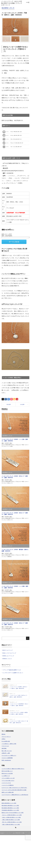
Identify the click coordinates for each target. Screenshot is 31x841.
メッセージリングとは (6, 782)
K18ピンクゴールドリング (9, 653)
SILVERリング (13, 702)
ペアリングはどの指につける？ (8, 780)
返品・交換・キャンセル (7, 750)
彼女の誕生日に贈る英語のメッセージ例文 (10, 807)
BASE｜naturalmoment (6, 760)
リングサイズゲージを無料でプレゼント (12, 672)
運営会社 (3, 734)
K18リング (12, 693)
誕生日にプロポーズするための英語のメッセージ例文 (12, 812)
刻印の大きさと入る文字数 (7, 773)
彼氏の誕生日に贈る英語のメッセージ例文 (10, 805)
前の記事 (9, 404)
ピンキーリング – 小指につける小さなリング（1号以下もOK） (14, 787)
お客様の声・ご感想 (6, 753)
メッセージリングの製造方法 (7, 785)
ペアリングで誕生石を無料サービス (11, 670)
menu (27, 2)
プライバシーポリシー (6, 736)
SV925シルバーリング (8, 655)
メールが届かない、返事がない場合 (9, 743)
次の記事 (22, 404)
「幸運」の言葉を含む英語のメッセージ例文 (11, 819)
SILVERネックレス (8, 8)
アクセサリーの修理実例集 (7, 757)
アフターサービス (5, 745)
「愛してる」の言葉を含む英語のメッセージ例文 (12, 822)
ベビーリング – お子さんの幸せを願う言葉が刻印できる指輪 (14, 789)
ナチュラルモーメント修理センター (9, 755)
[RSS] (15, 827)
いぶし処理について (6, 775)
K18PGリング (13, 685)
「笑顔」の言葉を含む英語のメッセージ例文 (11, 824)
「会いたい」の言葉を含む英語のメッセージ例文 (12, 814)
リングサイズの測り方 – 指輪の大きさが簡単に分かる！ (13, 768)
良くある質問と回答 (6, 741)
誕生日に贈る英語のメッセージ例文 (9, 803)
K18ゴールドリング (7, 650)
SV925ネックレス (7, 658)
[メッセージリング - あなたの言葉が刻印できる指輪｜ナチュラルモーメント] (12, 3)
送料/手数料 (4, 748)
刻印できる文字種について (7, 771)
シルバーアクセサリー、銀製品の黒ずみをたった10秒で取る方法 (15, 794)
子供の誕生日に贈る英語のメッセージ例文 (10, 810)
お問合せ (3, 738)
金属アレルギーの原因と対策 (7, 792)
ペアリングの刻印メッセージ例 (8, 778)
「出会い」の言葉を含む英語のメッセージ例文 (11, 817)
